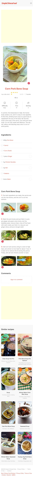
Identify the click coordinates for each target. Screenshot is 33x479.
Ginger (10, 156)
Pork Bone (10, 140)
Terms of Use (28, 473)
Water (9, 179)
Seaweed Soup (24, 426)
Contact (9, 470)
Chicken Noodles (10, 162)
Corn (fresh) (8, 150)
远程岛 (13, 475)
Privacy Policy (21, 469)
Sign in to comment (16, 279)
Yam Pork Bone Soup (8, 426)
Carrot (6, 145)
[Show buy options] (30, 156)
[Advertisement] (16, 26)
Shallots (6, 173)
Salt (6, 168)
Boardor (9, 475)
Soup (8, 392)
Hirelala (4, 475)
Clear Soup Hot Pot (8, 358)
